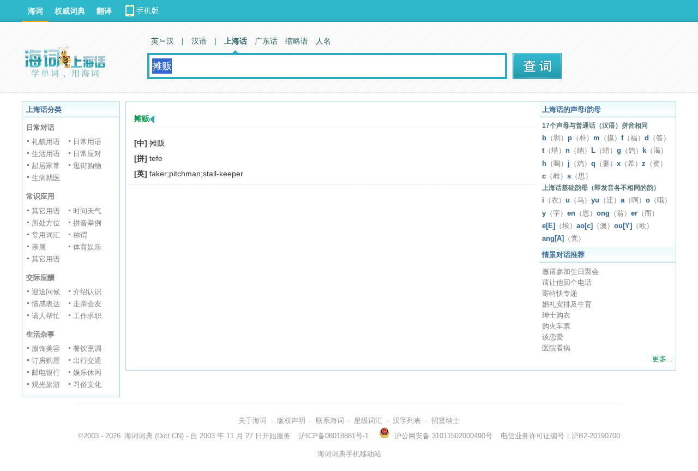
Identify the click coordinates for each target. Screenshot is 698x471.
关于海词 (252, 420)
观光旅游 (46, 384)
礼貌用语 (46, 142)
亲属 (39, 247)
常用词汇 (46, 235)
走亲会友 (87, 304)
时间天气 (87, 211)
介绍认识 (87, 292)
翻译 (104, 11)
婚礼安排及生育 (567, 304)
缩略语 (296, 41)
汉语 (199, 41)
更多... (662, 359)
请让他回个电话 (567, 282)
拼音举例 (87, 223)
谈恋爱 (552, 337)
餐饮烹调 (87, 348)
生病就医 (46, 178)
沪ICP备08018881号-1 (334, 436)
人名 (323, 41)
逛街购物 (87, 166)
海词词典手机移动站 (349, 454)
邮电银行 (46, 372)
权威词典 (70, 11)
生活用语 (46, 154)
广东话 (266, 41)
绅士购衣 (556, 315)
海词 (35, 11)
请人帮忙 (46, 316)
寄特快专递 (559, 293)
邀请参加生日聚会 (570, 271)
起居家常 (46, 166)
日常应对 (87, 154)
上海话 (235, 41)
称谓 (80, 235)
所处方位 (46, 223)
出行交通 (87, 360)
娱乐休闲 (87, 372)
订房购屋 (46, 360)
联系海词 (330, 420)
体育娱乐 (87, 247)
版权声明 (291, 420)
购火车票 (556, 326)
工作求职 (87, 316)
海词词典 (138, 436)
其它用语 (46, 211)
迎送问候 (46, 292)
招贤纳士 (445, 420)
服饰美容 (46, 348)
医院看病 (556, 348)
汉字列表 (407, 420)
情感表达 (46, 304)
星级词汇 (368, 420)
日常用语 (87, 142)
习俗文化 (87, 384)
